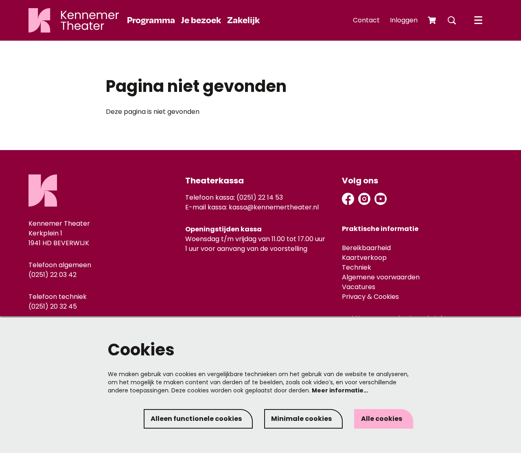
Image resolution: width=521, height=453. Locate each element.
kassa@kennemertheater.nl (274, 207)
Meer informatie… (340, 390)
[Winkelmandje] (433, 20)
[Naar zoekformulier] (452, 20)
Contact (366, 20)
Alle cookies (381, 418)
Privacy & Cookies (370, 296)
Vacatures (358, 287)
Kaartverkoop (364, 257)
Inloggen (404, 20)
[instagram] (364, 199)
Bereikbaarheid (366, 248)
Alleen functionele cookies (196, 418)
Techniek (356, 267)
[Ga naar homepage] (73, 20)
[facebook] (348, 199)
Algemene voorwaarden (381, 277)
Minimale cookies (301, 418)
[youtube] (380, 199)
